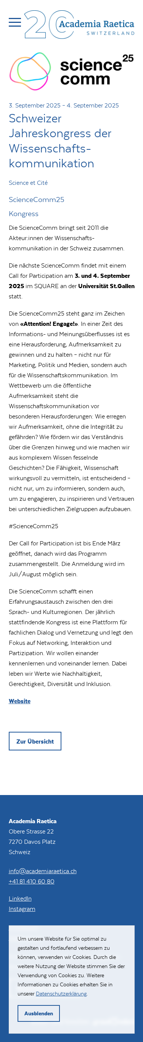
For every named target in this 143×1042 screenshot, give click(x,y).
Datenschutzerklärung (61, 993)
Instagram (22, 908)
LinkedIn (20, 898)
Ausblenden (38, 1013)
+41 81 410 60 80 (32, 881)
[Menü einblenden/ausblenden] (15, 22)
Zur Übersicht (35, 741)
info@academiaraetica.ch (43, 870)
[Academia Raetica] (79, 26)
